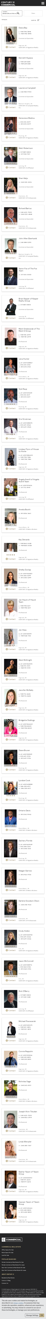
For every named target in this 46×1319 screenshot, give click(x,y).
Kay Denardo (24, 539)
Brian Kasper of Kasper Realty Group (28, 299)
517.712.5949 (25, 487)
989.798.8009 (26, 726)
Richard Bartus (25, 208)
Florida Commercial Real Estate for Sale (13, 1262)
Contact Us (5, 1283)
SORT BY (34, 20)
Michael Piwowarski (27, 1021)
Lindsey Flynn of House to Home (29, 450)
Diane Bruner (24, 750)
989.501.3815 (26, 1027)
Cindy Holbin (24, 931)
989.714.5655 (25, 694)
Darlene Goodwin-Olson (29, 900)
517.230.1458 (25, 997)
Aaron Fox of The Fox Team (28, 269)
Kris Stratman (25, 419)
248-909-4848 (26, 214)
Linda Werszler (25, 1141)
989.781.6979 (26, 335)
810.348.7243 (26, 846)
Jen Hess (22, 630)
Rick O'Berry (24, 991)
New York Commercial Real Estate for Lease (14, 1270)
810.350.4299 (26, 575)
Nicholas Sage (25, 1081)
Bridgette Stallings (27, 720)
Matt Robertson (26, 148)
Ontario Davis (24, 810)
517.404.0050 (26, 274)
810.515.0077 (26, 122)
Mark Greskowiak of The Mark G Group (29, 329)
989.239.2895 (26, 1057)
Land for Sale (5, 1255)
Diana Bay (23, 27)
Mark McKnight (25, 660)
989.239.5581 (25, 62)
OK (42, 1315)
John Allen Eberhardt (28, 238)
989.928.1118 (26, 636)
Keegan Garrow (25, 870)
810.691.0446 (26, 937)
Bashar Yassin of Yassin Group (29, 1172)
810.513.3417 (25, 395)
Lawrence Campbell (27, 88)
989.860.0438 (26, 543)
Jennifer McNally (26, 690)
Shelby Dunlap (25, 569)
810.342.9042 (26, 814)
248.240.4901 (26, 1085)
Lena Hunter (24, 359)
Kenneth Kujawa (26, 57)
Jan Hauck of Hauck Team (27, 600)
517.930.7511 (25, 154)
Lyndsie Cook (24, 780)
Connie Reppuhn (26, 1051)
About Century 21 (8, 1274)
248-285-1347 (26, 1145)
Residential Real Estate (8, 1278)
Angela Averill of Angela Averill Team (29, 480)
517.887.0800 (26, 152)
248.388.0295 (26, 242)
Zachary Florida (25, 840)
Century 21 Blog (6, 1280)
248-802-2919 (26, 1117)
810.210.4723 (25, 365)
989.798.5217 (25, 606)
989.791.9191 (25, 666)
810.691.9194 (26, 756)
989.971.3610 (26, 1180)
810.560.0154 (26, 967)
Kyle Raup (23, 389)
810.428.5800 (26, 1210)
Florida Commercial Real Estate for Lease (13, 1265)
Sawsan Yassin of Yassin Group (29, 1203)
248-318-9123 (26, 905)
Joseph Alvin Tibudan (28, 1111)
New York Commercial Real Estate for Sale (13, 1267)
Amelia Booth (24, 509)
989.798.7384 (26, 457)
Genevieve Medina (26, 118)
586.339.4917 (25, 786)
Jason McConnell (26, 961)
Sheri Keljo (23, 178)
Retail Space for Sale (7, 1252)
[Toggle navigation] (43, 2)
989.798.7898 (26, 31)
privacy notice (18, 1303)
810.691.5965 (26, 425)
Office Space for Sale (8, 1250)
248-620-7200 (26, 212)
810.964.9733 (26, 874)
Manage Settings (32, 1315)
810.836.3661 (26, 513)
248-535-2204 (26, 182)
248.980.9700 (26, 92)
